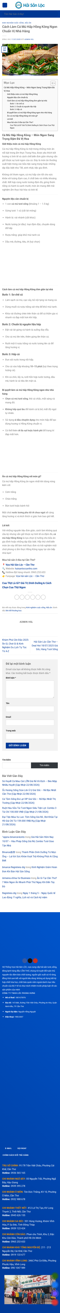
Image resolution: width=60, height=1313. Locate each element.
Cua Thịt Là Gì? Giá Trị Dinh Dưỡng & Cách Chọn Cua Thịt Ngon (32, 126)
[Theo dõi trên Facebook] (24, 960)
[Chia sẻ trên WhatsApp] (16, 597)
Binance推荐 (8, 852)
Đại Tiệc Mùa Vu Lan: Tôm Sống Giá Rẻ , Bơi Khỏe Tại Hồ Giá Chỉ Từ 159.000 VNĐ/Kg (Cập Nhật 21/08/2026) (30, 821)
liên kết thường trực (14, 610)
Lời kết (10, 119)
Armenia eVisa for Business (16, 878)
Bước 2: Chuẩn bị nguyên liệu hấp (23, 107)
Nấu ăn (28, 23)
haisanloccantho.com (26, 568)
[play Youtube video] (30, 1289)
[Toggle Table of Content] (51, 83)
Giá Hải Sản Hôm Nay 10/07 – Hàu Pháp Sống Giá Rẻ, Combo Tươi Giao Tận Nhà (28, 841)
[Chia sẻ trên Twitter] (27, 597)
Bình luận (11, 678)
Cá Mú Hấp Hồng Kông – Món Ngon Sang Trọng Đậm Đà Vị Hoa (29, 89)
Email (8, 717)
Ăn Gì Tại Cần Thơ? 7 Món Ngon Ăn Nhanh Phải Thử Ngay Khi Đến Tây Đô (29, 882)
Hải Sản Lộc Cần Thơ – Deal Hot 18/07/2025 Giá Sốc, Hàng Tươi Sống (45, 645)
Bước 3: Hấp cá (16, 109)
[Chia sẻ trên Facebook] (22, 597)
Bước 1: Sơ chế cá (17, 104)
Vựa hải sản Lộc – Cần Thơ (30, 576)
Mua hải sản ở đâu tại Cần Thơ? (20, 122)
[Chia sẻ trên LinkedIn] (43, 597)
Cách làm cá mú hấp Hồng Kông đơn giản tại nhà (27, 101)
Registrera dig (9, 893)
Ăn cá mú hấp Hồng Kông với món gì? (22, 116)
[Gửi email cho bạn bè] (32, 597)
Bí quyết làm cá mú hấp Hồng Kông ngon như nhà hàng (29, 112)
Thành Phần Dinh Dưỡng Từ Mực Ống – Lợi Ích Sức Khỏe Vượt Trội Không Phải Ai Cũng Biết (30, 856)
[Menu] (4, 5)
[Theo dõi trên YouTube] (35, 960)
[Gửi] (54, 14)
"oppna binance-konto (13, 837)
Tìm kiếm (6, 760)
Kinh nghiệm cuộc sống (13, 23)
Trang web (11, 730)
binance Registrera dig (13, 867)
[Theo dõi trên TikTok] (30, 960)
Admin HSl (29, 39)
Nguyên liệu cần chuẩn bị (17, 97)
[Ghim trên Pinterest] (38, 597)
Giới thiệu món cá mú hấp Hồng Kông (22, 94)
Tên (7, 703)
